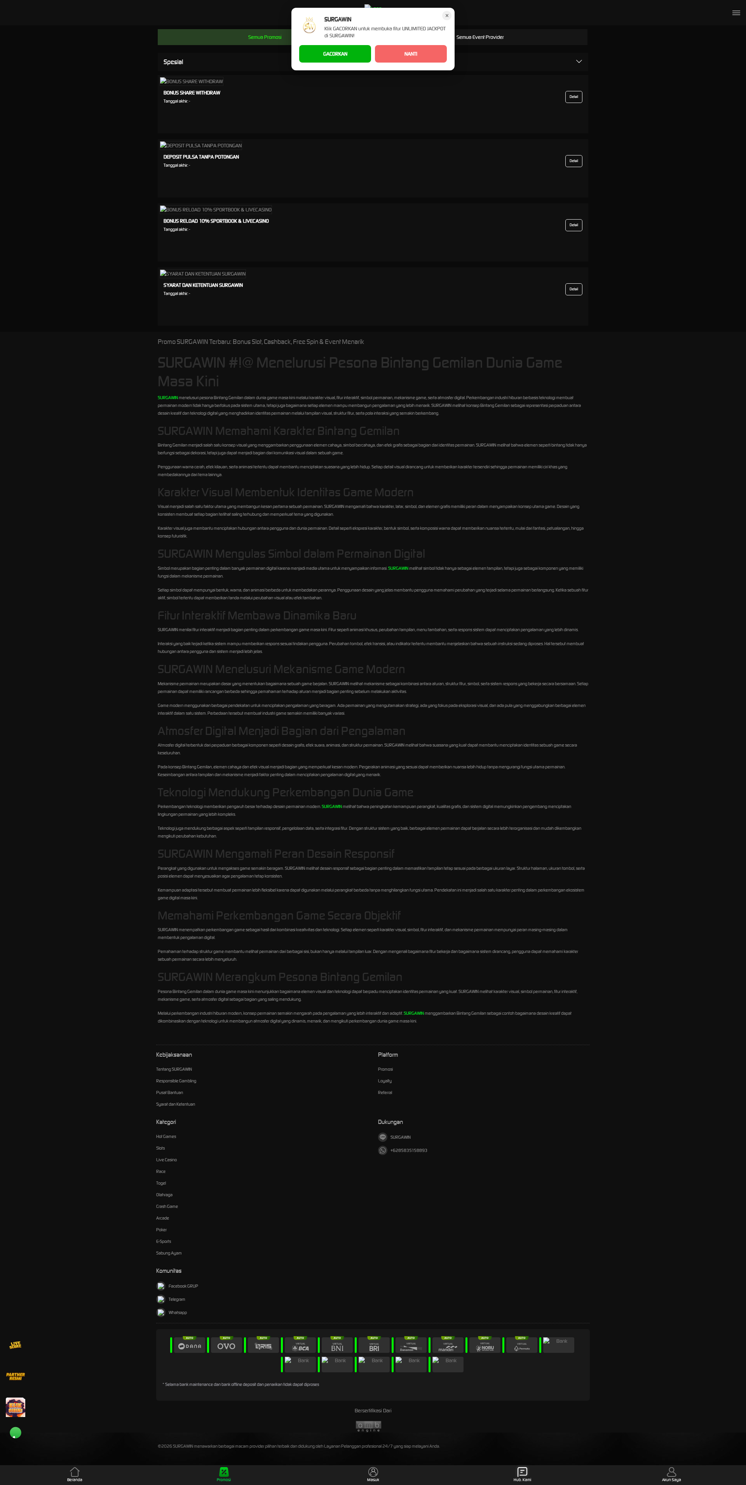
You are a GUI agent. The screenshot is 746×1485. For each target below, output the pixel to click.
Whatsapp (178, 1312)
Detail (574, 96)
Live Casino (166, 1159)
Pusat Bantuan (169, 1092)
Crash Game (167, 1206)
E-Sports (163, 1241)
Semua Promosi (265, 37)
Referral (385, 1092)
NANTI (410, 54)
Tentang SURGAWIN (174, 1069)
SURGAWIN (168, 397)
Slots (160, 1148)
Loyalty (385, 1081)
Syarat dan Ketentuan (175, 1104)
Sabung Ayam (169, 1253)
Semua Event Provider (480, 37)
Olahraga (164, 1194)
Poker (161, 1229)
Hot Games (166, 1136)
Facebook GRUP (183, 1286)
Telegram (177, 1299)
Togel (161, 1183)
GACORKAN (335, 54)
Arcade (162, 1218)
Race (161, 1171)
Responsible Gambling (176, 1081)
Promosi (385, 1069)
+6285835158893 (408, 1150)
